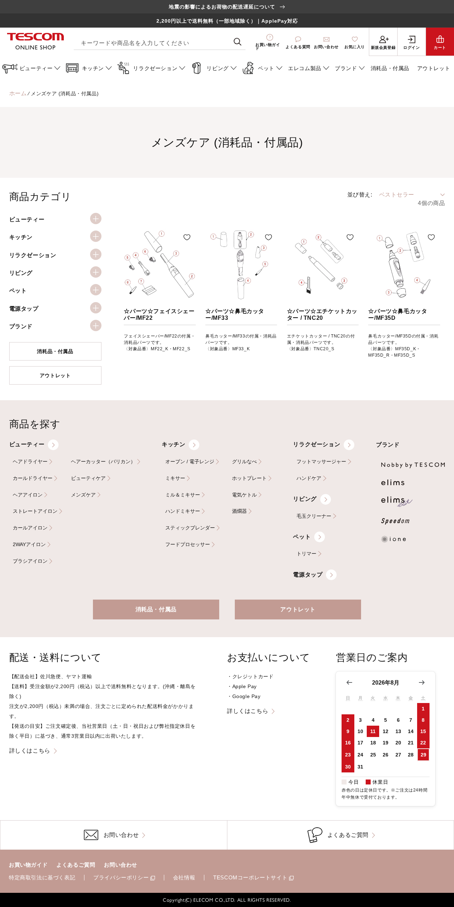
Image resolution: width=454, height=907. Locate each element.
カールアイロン (30, 528)
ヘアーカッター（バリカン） (103, 461)
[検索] (237, 42)
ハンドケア (309, 478)
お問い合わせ (120, 865)
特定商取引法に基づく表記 (42, 877)
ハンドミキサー (182, 511)
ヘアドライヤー (30, 461)
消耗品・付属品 (55, 351)
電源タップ (307, 575)
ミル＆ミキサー (182, 495)
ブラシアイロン (30, 561)
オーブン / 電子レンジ (189, 461)
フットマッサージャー (321, 461)
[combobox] (159, 42)
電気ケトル (244, 495)
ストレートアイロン (35, 511)
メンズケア (83, 495)
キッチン (173, 444)
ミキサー (175, 478)
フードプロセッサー (187, 544)
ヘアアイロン (28, 495)
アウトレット (55, 375)
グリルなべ (244, 461)
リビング (304, 499)
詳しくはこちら (29, 751)
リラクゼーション (316, 444)
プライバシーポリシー (121, 877)
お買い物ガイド (28, 865)
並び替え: (359, 195)
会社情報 (184, 877)
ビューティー (27, 444)
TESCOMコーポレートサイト (250, 877)
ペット (302, 537)
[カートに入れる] (186, 237)
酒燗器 (239, 511)
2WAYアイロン (29, 544)
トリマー (306, 553)
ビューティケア (88, 478)
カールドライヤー (32, 478)
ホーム (18, 93)
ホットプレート (249, 478)
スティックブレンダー (190, 528)
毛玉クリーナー (314, 516)
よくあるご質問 (75, 865)
